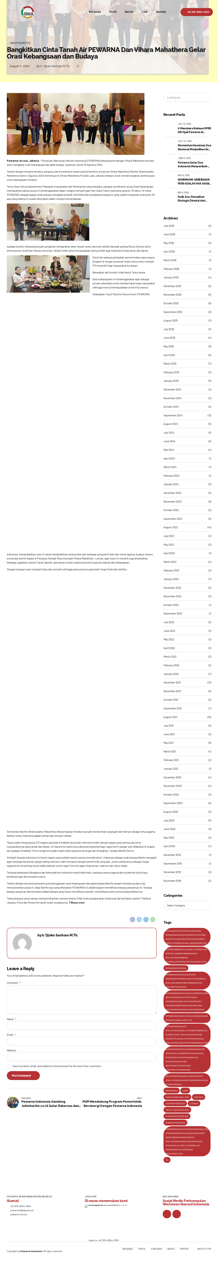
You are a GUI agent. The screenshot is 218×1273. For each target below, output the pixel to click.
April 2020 (169, 846)
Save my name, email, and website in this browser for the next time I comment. (57, 1066)
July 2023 (169, 535)
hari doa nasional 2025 (177, 1097)
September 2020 (173, 803)
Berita (129, 11)
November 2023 (173, 501)
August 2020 (171, 811)
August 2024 (171, 423)
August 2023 (171, 527)
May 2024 (169, 449)
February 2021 (171, 759)
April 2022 (169, 648)
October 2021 (171, 699)
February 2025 (171, 372)
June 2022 (169, 630)
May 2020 (169, 837)
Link (145, 11)
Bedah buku (172, 1090)
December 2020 (172, 777)
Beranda (95, 11)
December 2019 (172, 854)
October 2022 (171, 604)
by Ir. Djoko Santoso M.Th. (53, 66)
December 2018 (172, 872)
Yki (167, 1160)
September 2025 (173, 311)
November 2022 (173, 596)
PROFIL (142, 1248)
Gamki (185, 1090)
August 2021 (170, 717)
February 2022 (171, 665)
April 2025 (169, 355)
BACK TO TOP (204, 1248)
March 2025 (170, 363)
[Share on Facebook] (132, 919)
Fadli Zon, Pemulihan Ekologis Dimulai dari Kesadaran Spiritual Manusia (191, 199)
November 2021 (172, 691)
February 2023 (171, 570)
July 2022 (169, 622)
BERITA (171, 1248)
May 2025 (169, 346)
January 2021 (171, 768)
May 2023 (169, 544)
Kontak (161, 11)
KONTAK (184, 1248)
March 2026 (170, 260)
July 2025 (169, 329)
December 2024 (172, 389)
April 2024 (169, 458)
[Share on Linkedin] (146, 919)
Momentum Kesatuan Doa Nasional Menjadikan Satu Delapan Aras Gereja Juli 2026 (194, 147)
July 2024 (169, 432)
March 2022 (170, 656)
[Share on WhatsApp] (152, 919)
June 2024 (169, 441)
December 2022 (172, 587)
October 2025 (171, 303)
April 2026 (169, 251)
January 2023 (171, 579)
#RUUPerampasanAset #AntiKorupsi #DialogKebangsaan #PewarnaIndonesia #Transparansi (187, 1080)
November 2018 (172, 880)
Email (11, 1034)
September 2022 (173, 613)
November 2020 (173, 785)
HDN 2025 (198, 1097)
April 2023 (169, 553)
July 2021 (169, 725)
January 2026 (171, 277)
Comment (14, 982)
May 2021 (169, 742)
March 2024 (170, 466)
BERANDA (128, 1248)
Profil (112, 11)
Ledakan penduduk (175, 1103)
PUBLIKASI (156, 1248)
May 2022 (169, 639)
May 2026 (169, 242)
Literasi (194, 1103)
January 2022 (171, 673)
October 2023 (171, 510)
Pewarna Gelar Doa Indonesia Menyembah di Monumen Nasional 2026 (194, 164)
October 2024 (171, 406)
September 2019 (173, 863)
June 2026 (169, 234)
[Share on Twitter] (139, 919)
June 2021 (169, 734)
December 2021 (172, 682)
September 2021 (173, 708)
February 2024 (172, 475)
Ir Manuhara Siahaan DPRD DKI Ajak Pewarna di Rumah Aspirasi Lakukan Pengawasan (194, 130)
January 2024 (171, 484)
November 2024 (173, 398)
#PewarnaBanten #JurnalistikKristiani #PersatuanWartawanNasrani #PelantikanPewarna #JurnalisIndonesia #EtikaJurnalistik (186, 955)
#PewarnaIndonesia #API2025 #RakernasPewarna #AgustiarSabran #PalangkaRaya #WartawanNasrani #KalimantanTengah (185, 980)
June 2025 (169, 337)
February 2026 (171, 268)
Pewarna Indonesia (175, 1122)
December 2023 (172, 492)
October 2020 (171, 794)
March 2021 (170, 751)
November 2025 (173, 294)
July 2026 (169, 225)
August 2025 (171, 320)
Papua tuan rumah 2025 (177, 1110)
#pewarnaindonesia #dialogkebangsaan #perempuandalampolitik (187, 1018)
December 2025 (172, 286)
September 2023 (173, 518)
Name (11, 1019)
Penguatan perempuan (177, 1116)
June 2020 (169, 828)
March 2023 (170, 561)
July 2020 (169, 820)
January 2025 (171, 380)
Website (11, 1050)
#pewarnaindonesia (176, 968)
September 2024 (173, 415)
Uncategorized (20, 43)
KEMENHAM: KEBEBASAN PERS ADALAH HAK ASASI (193, 181)
